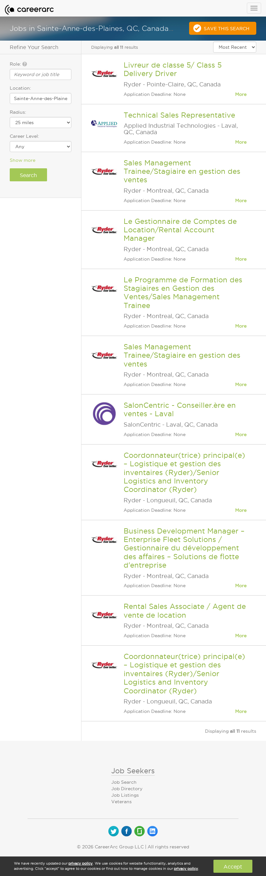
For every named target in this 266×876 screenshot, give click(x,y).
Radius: (18, 112)
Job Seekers (133, 771)
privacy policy (80, 863)
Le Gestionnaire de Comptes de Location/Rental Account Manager (180, 229)
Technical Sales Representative (179, 115)
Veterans (121, 801)
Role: (16, 64)
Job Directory (126, 788)
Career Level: (24, 136)
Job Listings (125, 795)
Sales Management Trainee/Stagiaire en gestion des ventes (182, 171)
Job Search (124, 782)
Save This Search (226, 28)
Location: (20, 88)
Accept (233, 867)
